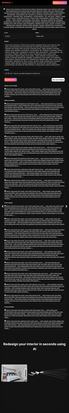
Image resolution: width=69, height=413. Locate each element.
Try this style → (10, 80)
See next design (58, 80)
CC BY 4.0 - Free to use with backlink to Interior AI (22, 73)
